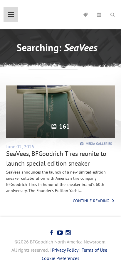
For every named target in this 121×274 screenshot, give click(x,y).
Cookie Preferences (60, 258)
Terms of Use (94, 250)
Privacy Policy (65, 250)
